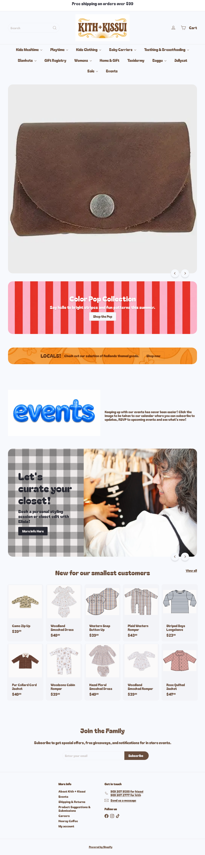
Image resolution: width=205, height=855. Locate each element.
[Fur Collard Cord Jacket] (25, 672)
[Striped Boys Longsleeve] (179, 612)
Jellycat (180, 60)
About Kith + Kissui (71, 791)
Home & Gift (109, 60)
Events (112, 70)
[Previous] (175, 273)
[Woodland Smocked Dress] (64, 612)
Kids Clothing (87, 49)
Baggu (157, 60)
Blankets (25, 60)
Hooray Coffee (68, 821)
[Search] (54, 28)
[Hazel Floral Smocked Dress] (102, 672)
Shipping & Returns (71, 802)
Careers (64, 816)
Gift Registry (55, 60)
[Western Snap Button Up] (102, 612)
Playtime (57, 49)
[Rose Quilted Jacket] (179, 672)
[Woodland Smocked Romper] (141, 672)
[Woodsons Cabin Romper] (64, 672)
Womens (81, 60)
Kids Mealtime (27, 49)
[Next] (185, 273)
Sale (91, 70)
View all (191, 570)
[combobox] (33, 28)
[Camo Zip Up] (25, 610)
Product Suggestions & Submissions (74, 809)
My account (66, 826)
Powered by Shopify (100, 847)
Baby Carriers (121, 49)
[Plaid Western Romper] (141, 612)
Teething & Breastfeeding (165, 49)
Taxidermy (135, 60)
